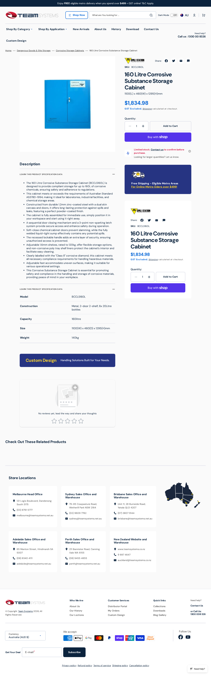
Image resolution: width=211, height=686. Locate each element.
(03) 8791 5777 (25, 509)
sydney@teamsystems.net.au (85, 518)
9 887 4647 (124, 554)
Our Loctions (77, 614)
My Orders (113, 610)
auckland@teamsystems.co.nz (134, 560)
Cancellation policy (139, 665)
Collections (159, 606)
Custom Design (116, 614)
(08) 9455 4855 (78, 558)
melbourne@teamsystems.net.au (35, 515)
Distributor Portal (117, 606)
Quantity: (130, 118)
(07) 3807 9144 (126, 513)
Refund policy (85, 665)
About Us (75, 606)
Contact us (157, 149)
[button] (194, 15)
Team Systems (25, 611)
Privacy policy (69, 665)
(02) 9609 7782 (77, 513)
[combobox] (122, 15)
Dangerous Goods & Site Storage (34, 50)
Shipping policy (120, 665)
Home (8, 50)
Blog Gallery (159, 614)
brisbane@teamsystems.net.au (135, 518)
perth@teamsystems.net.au (84, 563)
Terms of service (102, 665)
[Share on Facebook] (166, 61)
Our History (76, 610)
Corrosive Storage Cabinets (70, 50)
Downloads (159, 610)
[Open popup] (189, 151)
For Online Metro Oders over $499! (154, 187)
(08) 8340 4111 (25, 558)
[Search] (151, 15)
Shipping (147, 108)
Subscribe (74, 652)
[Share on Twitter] (174, 61)
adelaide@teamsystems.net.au (34, 563)
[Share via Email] (181, 61)
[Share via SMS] (188, 61)
